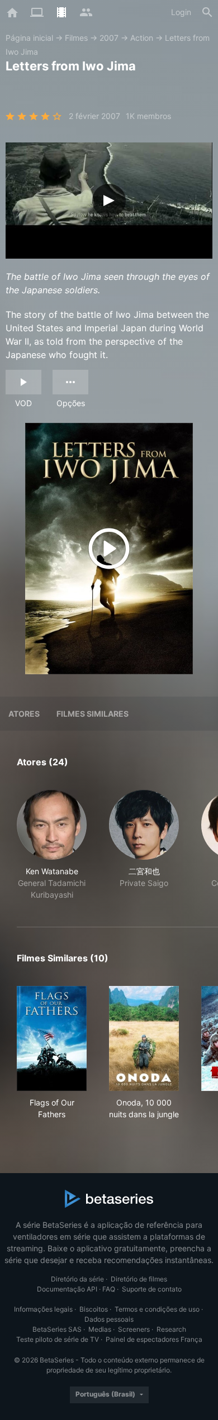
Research (171, 1329)
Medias (99, 1329)
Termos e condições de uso (157, 1309)
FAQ (108, 1289)
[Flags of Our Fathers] (52, 1038)
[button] (52, 845)
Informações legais (43, 1309)
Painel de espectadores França (154, 1339)
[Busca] (207, 12)
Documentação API (67, 1289)
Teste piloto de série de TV (57, 1339)
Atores (24, 713)
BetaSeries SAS (57, 1329)
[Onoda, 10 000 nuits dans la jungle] (144, 1038)
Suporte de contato (152, 1289)
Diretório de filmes (139, 1279)
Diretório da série (77, 1279)
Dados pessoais (109, 1319)
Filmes (76, 37)
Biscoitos (93, 1309)
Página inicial (29, 37)
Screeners (134, 1329)
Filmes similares (92, 713)
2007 (109, 37)
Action (141, 37)
